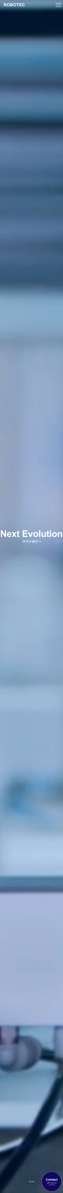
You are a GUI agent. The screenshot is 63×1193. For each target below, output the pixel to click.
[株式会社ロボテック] (14, 4)
